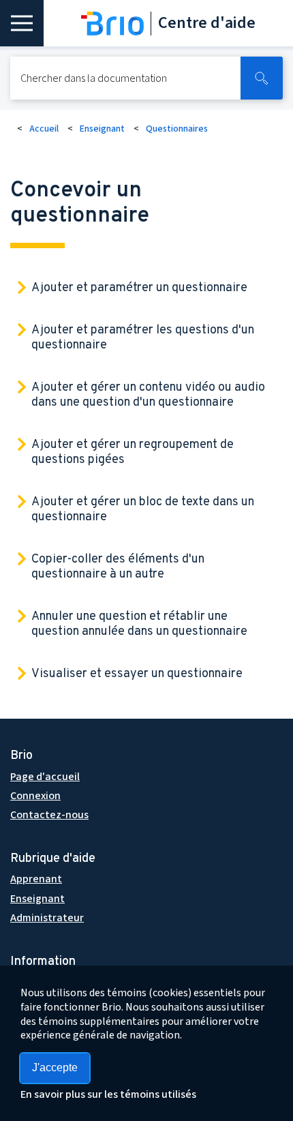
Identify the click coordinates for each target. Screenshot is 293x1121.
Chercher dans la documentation (93, 78)
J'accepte (55, 1067)
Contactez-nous (49, 814)
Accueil (44, 129)
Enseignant (102, 129)
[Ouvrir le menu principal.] (22, 23)
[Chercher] (262, 78)
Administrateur (47, 917)
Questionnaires (177, 129)
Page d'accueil (45, 776)
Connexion (35, 795)
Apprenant (36, 878)
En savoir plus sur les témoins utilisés (108, 1094)
